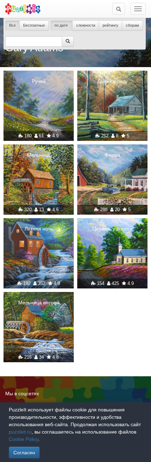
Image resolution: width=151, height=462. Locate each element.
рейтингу (110, 25)
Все (12, 25)
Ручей (39, 81)
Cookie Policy (23, 439)
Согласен (24, 452)
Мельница (39, 155)
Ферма (112, 155)
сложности (85, 25)
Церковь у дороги (112, 229)
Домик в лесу (112, 81)
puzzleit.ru (20, 432)
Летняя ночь (39, 229)
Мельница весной (38, 302)
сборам (132, 25)
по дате (61, 25)
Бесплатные (34, 25)
